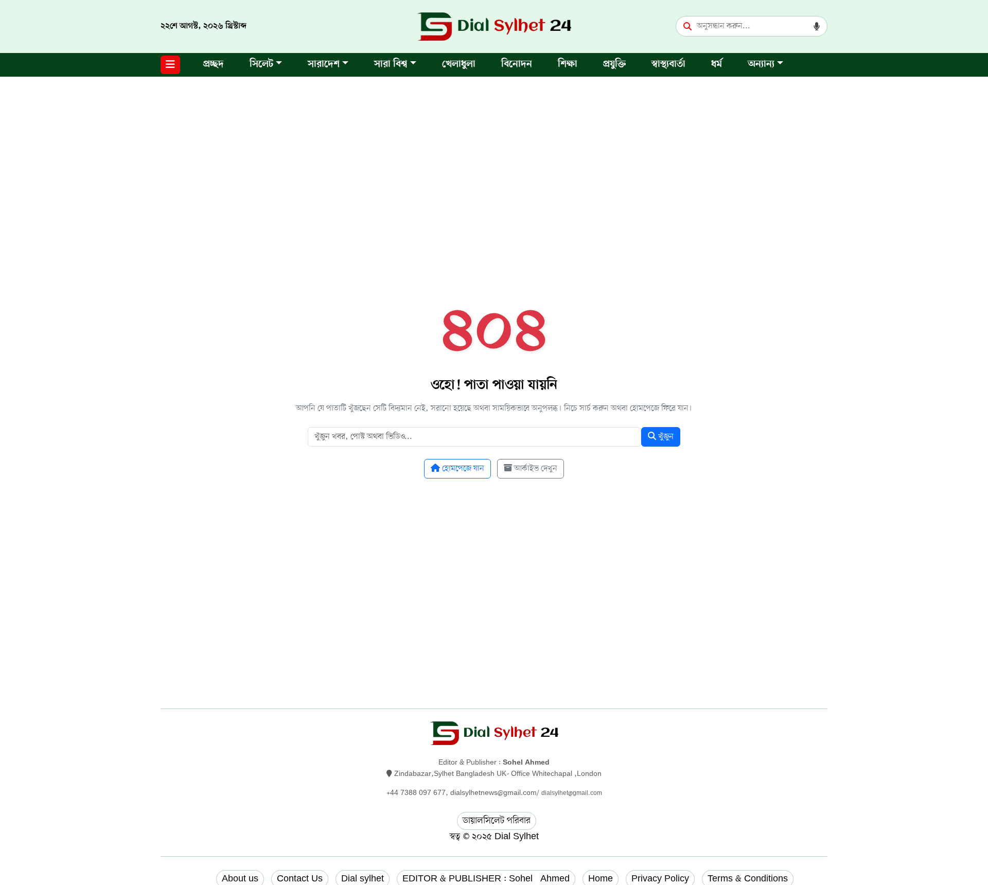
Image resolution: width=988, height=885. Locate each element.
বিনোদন (516, 64)
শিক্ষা (567, 64)
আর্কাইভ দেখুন (534, 468)
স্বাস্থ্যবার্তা (668, 64)
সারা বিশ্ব (391, 64)
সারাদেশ (324, 64)
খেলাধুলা (458, 64)
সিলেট (261, 64)
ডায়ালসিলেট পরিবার (497, 821)
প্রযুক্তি (614, 64)
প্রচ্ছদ (213, 64)
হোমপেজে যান (462, 468)
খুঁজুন (665, 436)
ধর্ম (716, 64)
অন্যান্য (761, 64)
